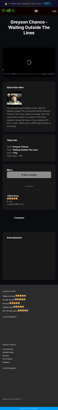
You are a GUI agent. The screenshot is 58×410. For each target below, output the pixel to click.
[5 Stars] (17, 198)
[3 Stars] (12, 198)
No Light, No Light (8, 300)
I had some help (8, 349)
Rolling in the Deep (9, 296)
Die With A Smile (8, 352)
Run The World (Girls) (10, 311)
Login (54, 10)
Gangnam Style (8, 307)
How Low (6, 303)
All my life (6, 355)
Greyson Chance (20, 146)
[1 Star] (8, 198)
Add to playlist (30, 174)
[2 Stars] (10, 198)
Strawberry (6, 362)
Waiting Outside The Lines (25, 149)
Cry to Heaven (7, 359)
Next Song (13, 195)
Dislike (30, 186)
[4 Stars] (14, 198)
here (47, 3)
